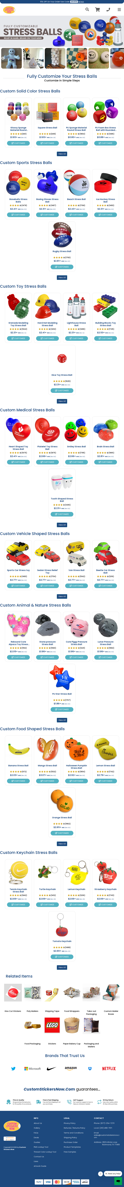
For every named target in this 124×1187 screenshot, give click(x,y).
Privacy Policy (69, 1123)
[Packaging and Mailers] (91, 1025)
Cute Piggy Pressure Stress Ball (76, 643)
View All (62, 153)
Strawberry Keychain (105, 889)
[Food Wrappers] (72, 992)
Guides (37, 1142)
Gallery (37, 1128)
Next (121, 58)
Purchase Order (71, 1142)
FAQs (36, 1132)
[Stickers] (52, 1025)
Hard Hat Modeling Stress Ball (47, 324)
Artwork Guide (40, 1166)
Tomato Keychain (62, 941)
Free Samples (70, 1152)
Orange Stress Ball (62, 817)
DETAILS (81, 2)
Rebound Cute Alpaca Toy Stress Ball (18, 644)
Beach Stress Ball (76, 199)
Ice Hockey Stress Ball (105, 200)
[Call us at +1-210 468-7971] (108, 10)
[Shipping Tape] (52, 992)
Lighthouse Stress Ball (76, 324)
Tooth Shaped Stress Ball (62, 500)
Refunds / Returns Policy (74, 1128)
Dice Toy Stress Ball (62, 375)
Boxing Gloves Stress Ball (47, 200)
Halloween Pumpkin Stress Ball (76, 766)
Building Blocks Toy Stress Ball (105, 324)
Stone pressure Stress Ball (47, 643)
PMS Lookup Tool (41, 1147)
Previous (3, 58)
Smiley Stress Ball (76, 446)
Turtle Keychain (47, 889)
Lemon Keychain (76, 889)
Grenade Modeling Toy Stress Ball (18, 324)
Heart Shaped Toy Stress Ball (18, 447)
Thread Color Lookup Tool (45, 1152)
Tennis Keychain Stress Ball (18, 890)
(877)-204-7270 (107, 1123)
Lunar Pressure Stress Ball (105, 643)
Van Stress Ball (77, 570)
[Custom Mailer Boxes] (111, 992)
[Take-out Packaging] (91, 992)
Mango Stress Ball (47, 765)
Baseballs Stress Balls (18, 200)
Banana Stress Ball (18, 765)
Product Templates (72, 1147)
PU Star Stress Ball (62, 693)
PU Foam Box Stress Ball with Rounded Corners (105, 130)
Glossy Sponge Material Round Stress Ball (18, 130)
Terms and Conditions (73, 1132)
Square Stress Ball (47, 127)
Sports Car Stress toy (18, 570)
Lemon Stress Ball (105, 765)
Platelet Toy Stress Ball (47, 447)
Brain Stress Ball (105, 446)
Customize (19, 143)
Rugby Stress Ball (62, 251)
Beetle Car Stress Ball (105, 571)
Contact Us (39, 1156)
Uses (36, 1161)
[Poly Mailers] (32, 992)
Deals (36, 1137)
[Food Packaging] (32, 1025)
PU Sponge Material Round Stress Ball (76, 129)
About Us (38, 1123)
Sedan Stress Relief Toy (47, 571)
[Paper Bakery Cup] (72, 1025)
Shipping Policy (70, 1137)
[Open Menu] (118, 10)
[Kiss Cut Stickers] (13, 992)
